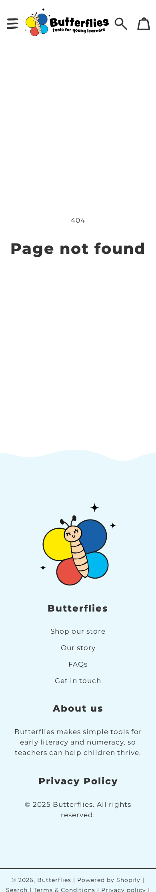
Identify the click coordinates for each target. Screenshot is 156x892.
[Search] (121, 24)
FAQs (78, 664)
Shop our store (78, 631)
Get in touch (78, 680)
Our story (78, 647)
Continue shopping (78, 281)
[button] (12, 24)
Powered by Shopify (108, 880)
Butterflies (54, 880)
